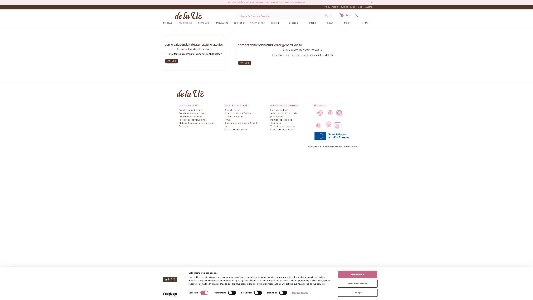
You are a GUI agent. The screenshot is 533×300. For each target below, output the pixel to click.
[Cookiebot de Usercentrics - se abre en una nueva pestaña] (170, 294)
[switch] (232, 293)
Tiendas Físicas (331, 7)
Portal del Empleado (282, 129)
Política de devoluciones (193, 119)
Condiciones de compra (192, 113)
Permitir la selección (358, 283)
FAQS (228, 119)
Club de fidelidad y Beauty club (196, 123)
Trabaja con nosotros (282, 126)
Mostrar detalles (300, 293)
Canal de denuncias (236, 129)
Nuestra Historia (234, 116)
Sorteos (183, 126)
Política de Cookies (281, 119)
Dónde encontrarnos (191, 110)
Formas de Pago (279, 110)
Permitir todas (358, 274)
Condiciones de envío (191, 116)
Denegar (358, 292)
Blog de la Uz (232, 110)
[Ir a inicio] (188, 15)
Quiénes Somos (348, 7)
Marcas (368, 7)
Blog (360, 7)
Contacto (275, 123)
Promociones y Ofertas (238, 113)
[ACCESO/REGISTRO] (356, 15)
